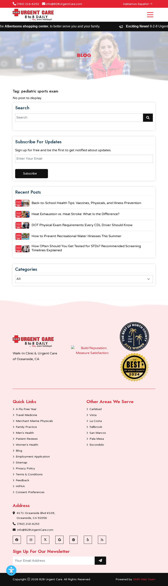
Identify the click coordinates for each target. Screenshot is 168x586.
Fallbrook (96, 427)
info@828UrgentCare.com (64, 4)
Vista (93, 415)
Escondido (97, 444)
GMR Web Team (144, 579)
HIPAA (20, 486)
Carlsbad (96, 409)
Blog (19, 450)
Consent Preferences (30, 492)
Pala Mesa (97, 439)
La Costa (96, 421)
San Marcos (98, 433)
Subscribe (30, 173)
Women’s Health (27, 444)
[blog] (102, 540)
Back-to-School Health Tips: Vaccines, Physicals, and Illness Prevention (86, 203)
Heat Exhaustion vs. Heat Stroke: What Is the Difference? (75, 214)
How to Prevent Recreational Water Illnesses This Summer (76, 236)
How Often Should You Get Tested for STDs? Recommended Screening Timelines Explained (86, 248)
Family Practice (26, 427)
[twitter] (45, 540)
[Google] (59, 540)
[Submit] (100, 561)
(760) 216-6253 (28, 4)
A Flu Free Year (26, 409)
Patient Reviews (27, 439)
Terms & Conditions (29, 474)
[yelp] (88, 540)
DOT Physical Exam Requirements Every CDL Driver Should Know (82, 225)
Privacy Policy (25, 468)
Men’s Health (25, 433)
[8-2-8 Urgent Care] (33, 15)
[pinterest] (73, 540)
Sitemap (21, 462)
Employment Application (33, 456)
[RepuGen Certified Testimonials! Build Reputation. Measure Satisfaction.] (92, 350)
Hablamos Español (136, 4)
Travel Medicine (26, 415)
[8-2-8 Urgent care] (33, 341)
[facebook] (17, 540)
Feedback (22, 480)
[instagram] (31, 540)
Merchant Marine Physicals (34, 421)
